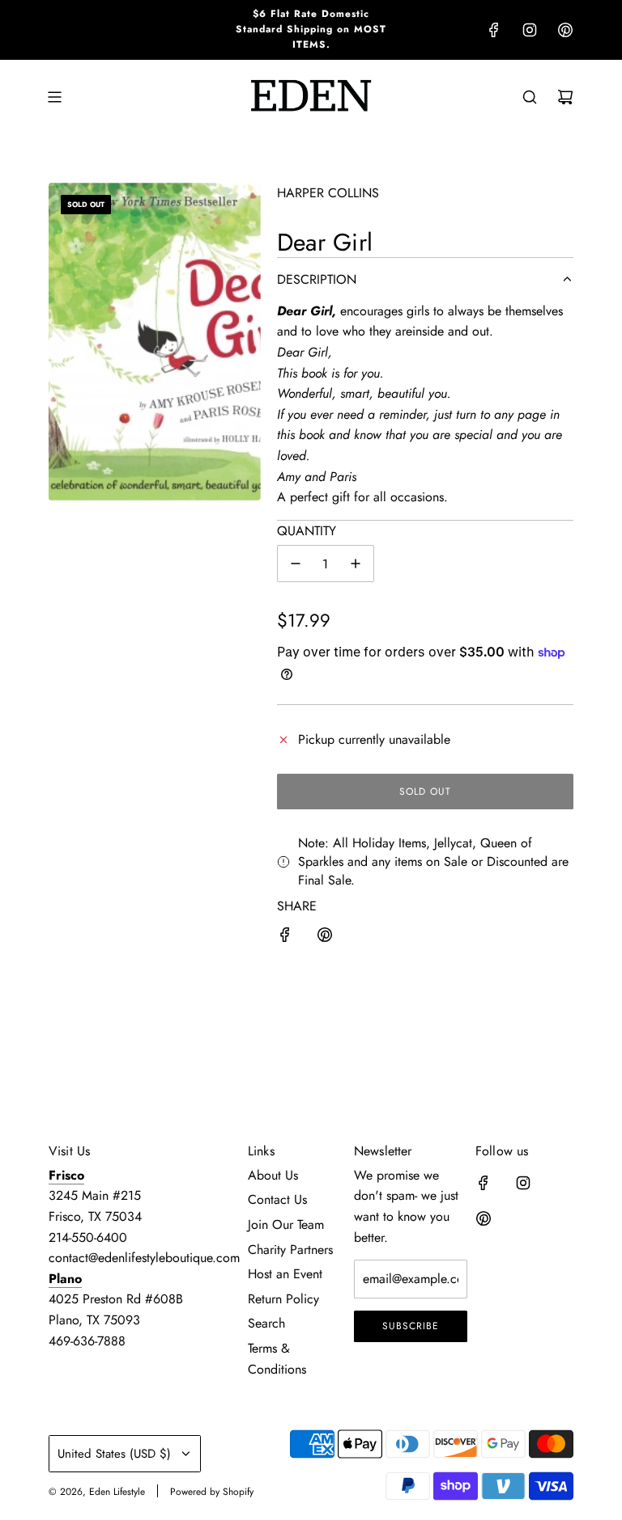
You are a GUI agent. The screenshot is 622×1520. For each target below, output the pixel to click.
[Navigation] (54, 97)
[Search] (529, 97)
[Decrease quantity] (295, 563)
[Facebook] (494, 30)
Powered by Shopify (211, 1491)
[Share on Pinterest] (325, 938)
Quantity (306, 530)
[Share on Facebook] (285, 938)
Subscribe (410, 1326)
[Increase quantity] (355, 563)
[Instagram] (529, 30)
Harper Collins (328, 193)
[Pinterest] (565, 30)
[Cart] (565, 97)
